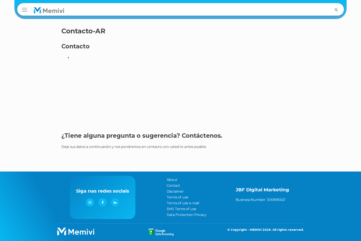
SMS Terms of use (181, 209)
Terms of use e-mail (183, 203)
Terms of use (177, 197)
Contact (173, 186)
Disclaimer (175, 191)
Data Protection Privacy (186, 215)
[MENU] (24, 9)
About (172, 180)
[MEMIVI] (49, 11)
